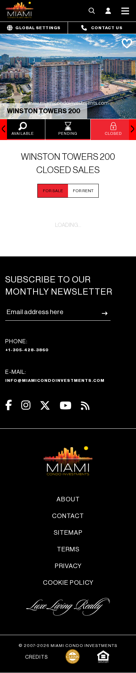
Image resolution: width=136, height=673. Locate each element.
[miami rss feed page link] (85, 405)
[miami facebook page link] (8, 405)
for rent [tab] (83, 191)
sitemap (68, 533)
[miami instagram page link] (25, 405)
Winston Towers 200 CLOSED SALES (68, 164)
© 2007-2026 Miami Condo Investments (68, 645)
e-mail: (55, 376)
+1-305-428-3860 (27, 350)
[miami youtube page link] (65, 405)
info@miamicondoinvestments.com (55, 380)
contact (68, 516)
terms (68, 549)
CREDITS (36, 657)
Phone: (27, 345)
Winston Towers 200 (43, 111)
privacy (68, 566)
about (68, 499)
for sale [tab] (53, 191)
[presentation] (3, 129)
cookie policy (68, 583)
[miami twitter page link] (45, 405)
